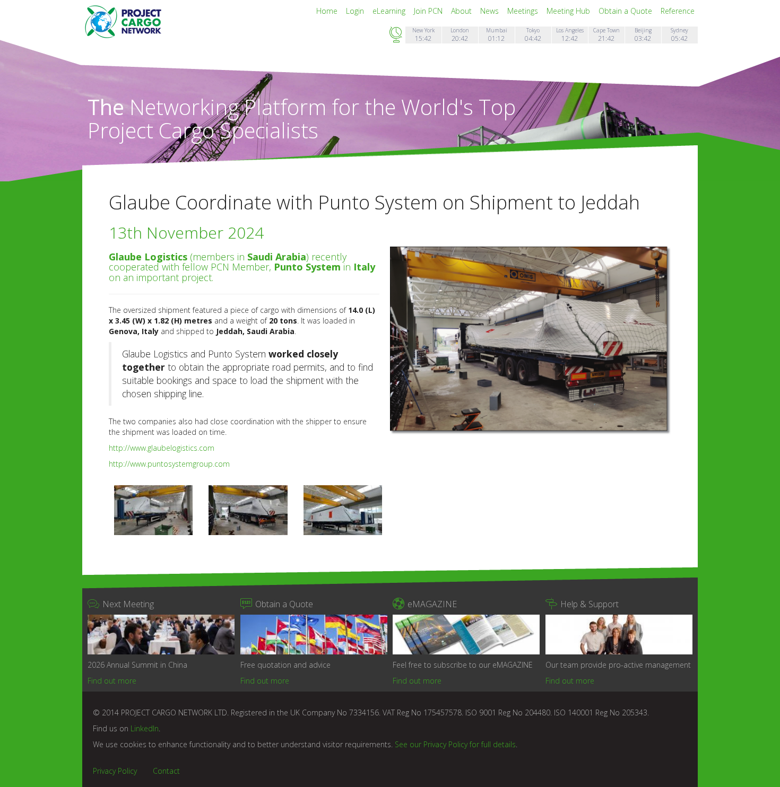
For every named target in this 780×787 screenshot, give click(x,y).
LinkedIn (145, 728)
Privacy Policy (115, 771)
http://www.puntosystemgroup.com (169, 464)
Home (328, 11)
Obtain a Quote (626, 11)
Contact (166, 771)
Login (356, 11)
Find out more (112, 681)
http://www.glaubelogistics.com (161, 448)
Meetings (523, 11)
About (462, 11)
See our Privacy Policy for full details (455, 744)
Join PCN (429, 11)
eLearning (390, 11)
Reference (678, 11)
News (490, 11)
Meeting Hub (569, 11)
